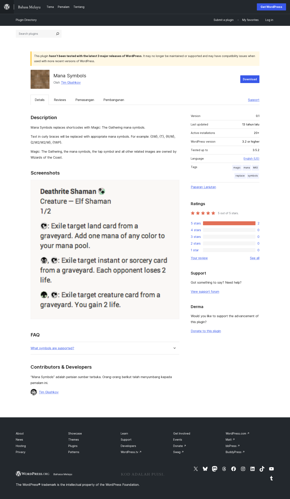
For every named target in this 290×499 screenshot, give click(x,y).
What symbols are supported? (52, 348)
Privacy (20, 452)
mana (247, 167)
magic (236, 167)
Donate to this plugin (206, 331)
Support (253, 100)
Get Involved (181, 433)
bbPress (233, 446)
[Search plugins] (58, 34)
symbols (253, 175)
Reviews (60, 100)
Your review (199, 258)
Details (40, 100)
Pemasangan (84, 100)
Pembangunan (113, 100)
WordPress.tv (131, 452)
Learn (124, 433)
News (19, 439)
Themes (73, 439)
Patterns (73, 452)
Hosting (21, 446)
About (20, 433)
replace (240, 175)
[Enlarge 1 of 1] (174, 185)
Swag (178, 452)
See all (254, 258)
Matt (230, 439)
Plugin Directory (26, 19)
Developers (128, 446)
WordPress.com (238, 433)
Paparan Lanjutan (203, 187)
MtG (255, 167)
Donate (179, 446)
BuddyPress (235, 452)
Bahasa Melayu (62, 474)
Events (177, 439)
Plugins (73, 446)
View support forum (205, 291)
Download (250, 79)
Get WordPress (271, 6)
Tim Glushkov (71, 82)
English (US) (251, 158)
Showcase (75, 433)
